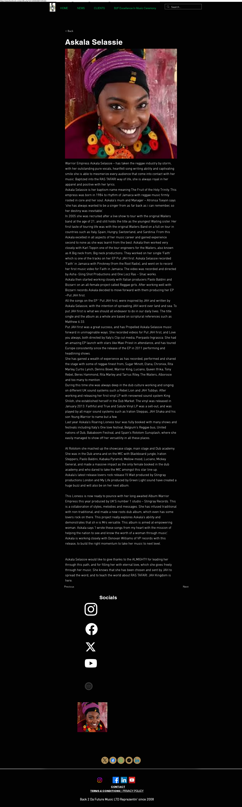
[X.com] (108, 780)
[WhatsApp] (121, 760)
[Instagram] (99, 780)
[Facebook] (113, 760)
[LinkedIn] (137, 760)
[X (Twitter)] (104, 760)
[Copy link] (129, 760)
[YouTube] (132, 780)
